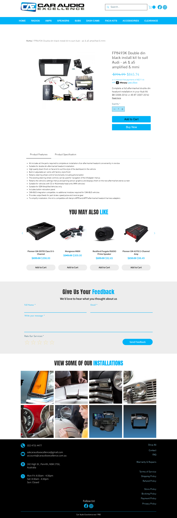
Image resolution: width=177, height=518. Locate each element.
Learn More (132, 82)
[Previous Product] (22, 233)
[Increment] (122, 109)
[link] (38, 154)
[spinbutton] (118, 109)
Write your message (33, 316)
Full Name (29, 305)
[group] (88, 245)
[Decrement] (114, 109)
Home (29, 41)
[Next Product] (154, 233)
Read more (116, 98)
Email (93, 305)
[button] (152, 7)
